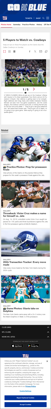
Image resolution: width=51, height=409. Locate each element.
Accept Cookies (25, 404)
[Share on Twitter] (35, 52)
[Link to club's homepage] (5, 17)
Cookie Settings (25, 391)
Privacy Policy (31, 386)
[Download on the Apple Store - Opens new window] (17, 346)
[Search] (43, 18)
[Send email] (40, 52)
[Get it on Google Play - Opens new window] (33, 347)
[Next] (33, 89)
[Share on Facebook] (30, 52)
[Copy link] (46, 52)
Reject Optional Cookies (25, 398)
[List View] (14, 52)
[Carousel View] (4, 52)
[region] (25, 383)
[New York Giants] (25, 357)
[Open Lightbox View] (25, 87)
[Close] (47, 361)
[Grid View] (9, 52)
